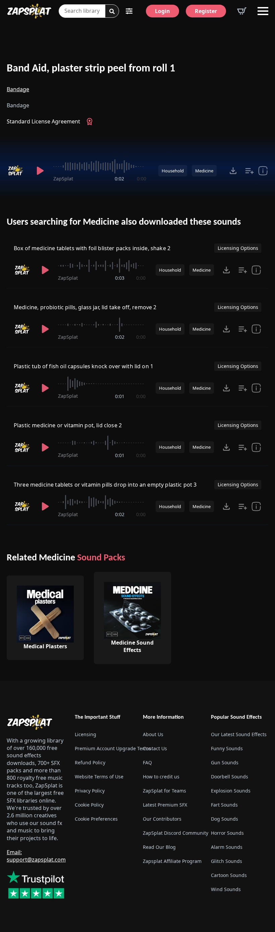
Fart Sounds (224, 805)
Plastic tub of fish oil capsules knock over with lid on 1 (83, 366)
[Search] (112, 11)
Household (173, 171)
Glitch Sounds (226, 861)
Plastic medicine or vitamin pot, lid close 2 (68, 425)
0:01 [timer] (119, 396)
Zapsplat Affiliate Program (171, 861)
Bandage (18, 89)
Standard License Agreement (43, 121)
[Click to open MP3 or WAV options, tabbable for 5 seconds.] (233, 171)
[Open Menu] (263, 11)
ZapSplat (63, 178)
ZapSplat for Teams (164, 790)
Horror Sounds (227, 833)
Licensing (85, 734)
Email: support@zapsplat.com (36, 855)
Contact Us (155, 748)
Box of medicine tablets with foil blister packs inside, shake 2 (92, 248)
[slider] (99, 166)
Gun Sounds (224, 762)
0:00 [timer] (141, 178)
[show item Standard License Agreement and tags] (263, 171)
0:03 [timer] (119, 278)
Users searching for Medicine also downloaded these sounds (124, 222)
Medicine (204, 171)
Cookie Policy (89, 805)
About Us (153, 734)
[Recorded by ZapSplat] (17, 171)
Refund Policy (90, 762)
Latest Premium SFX (165, 805)
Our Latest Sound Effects (239, 734)
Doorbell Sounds (229, 776)
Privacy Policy (90, 790)
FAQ (147, 762)
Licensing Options (238, 248)
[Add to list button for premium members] (249, 171)
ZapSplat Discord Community (171, 833)
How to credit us (161, 776)
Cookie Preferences (96, 819)
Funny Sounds (227, 748)
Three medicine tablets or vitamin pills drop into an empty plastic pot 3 (105, 484)
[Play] (40, 171)
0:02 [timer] (119, 178)
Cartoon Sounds (229, 875)
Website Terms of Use (99, 776)
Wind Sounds (226, 889)
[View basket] (242, 11)
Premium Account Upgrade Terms (103, 748)
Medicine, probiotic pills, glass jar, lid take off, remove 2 (85, 307)
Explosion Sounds (231, 790)
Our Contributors (162, 819)
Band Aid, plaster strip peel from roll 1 (91, 68)
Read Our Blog (159, 847)
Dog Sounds (224, 819)
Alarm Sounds (226, 847)
